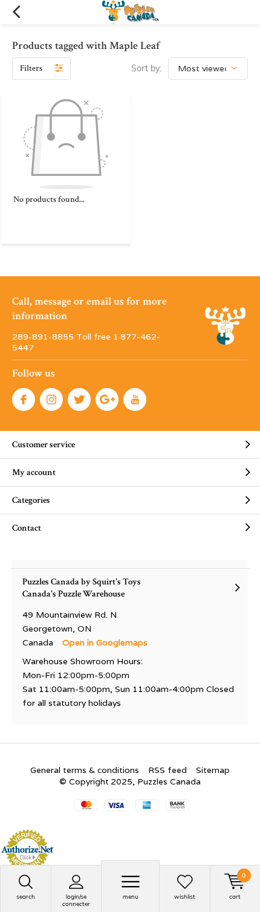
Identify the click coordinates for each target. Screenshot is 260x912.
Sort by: (146, 68)
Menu (130, 897)
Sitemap (213, 770)
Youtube (134, 399)
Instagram (51, 399)
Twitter (79, 399)
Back (16, 12)
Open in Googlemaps (105, 642)
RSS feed (167, 770)
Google (107, 399)
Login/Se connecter (76, 900)
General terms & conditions (84, 770)
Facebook (23, 399)
